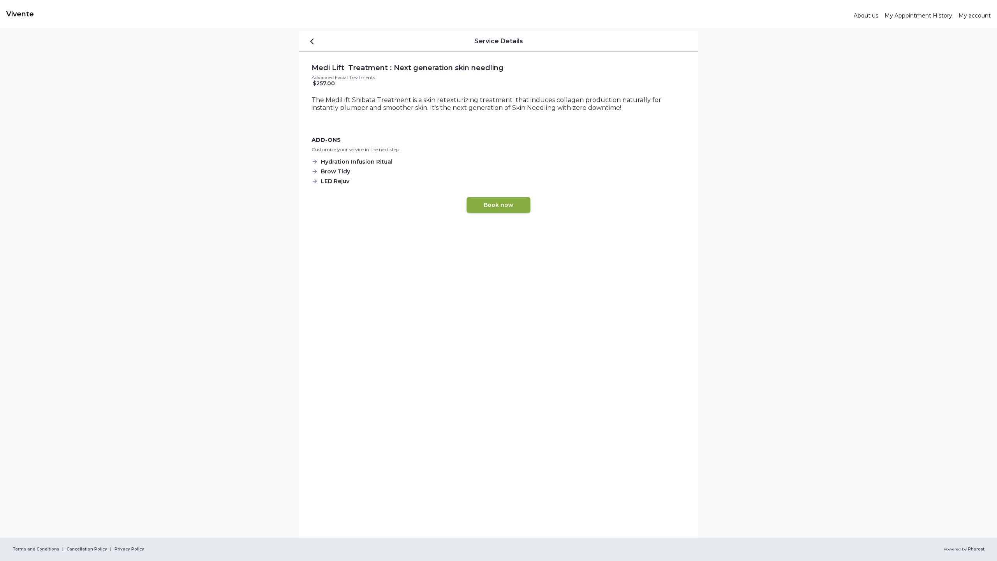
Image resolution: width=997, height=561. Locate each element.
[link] (426, 14)
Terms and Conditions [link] (35, 549)
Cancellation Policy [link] (87, 549)
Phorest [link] (976, 549)
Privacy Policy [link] (129, 549)
